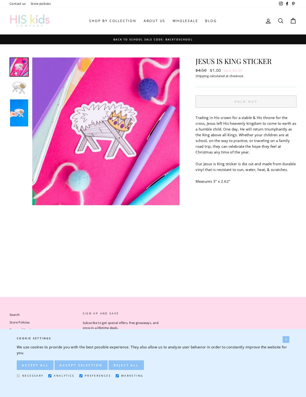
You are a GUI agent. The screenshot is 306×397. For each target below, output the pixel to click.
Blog (211, 20)
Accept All (35, 365)
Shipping (202, 76)
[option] (153, 39)
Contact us (18, 3)
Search (15, 314)
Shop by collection (112, 20)
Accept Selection (81, 365)
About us (154, 20)
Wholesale (185, 20)
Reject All (126, 365)
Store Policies (20, 322)
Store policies (41, 3)
